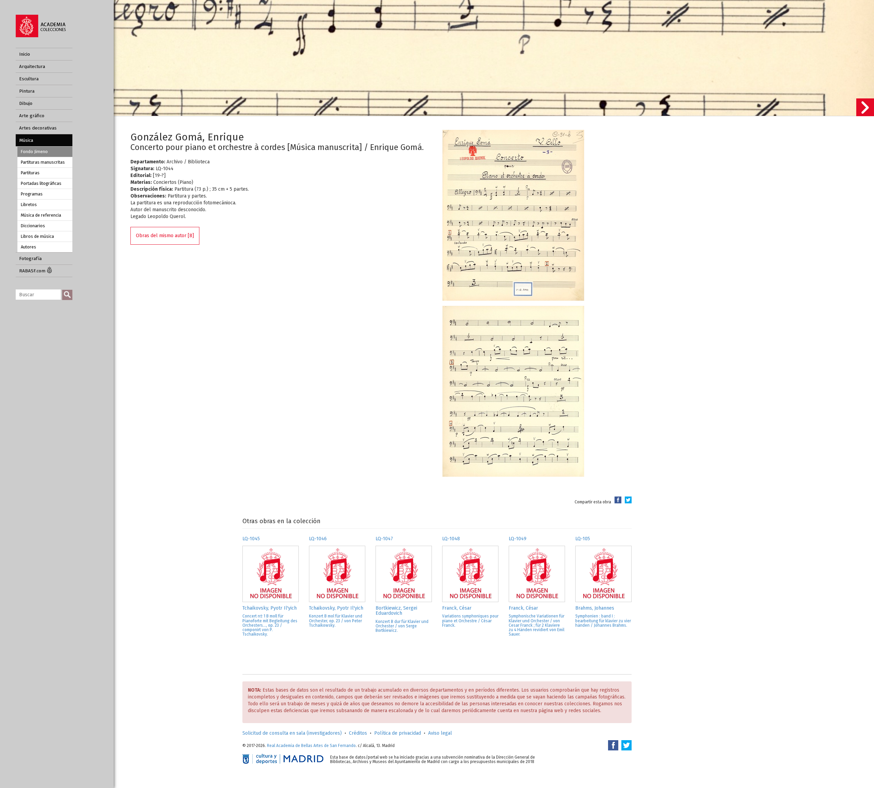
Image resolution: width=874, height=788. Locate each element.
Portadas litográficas (41, 183)
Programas (32, 193)
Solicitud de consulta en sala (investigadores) (292, 733)
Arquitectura (32, 66)
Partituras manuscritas (43, 162)
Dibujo (25, 103)
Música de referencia (41, 215)
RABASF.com (33, 271)
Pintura (26, 91)
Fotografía (30, 258)
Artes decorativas (38, 128)
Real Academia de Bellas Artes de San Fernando (311, 745)
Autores (28, 246)
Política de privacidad (397, 733)
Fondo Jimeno (34, 151)
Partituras (30, 172)
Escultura (29, 79)
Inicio (24, 54)
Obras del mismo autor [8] (165, 236)
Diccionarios (33, 225)
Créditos (358, 733)
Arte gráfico (31, 116)
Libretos (29, 204)
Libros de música (37, 236)
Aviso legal (440, 733)
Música (26, 140)
